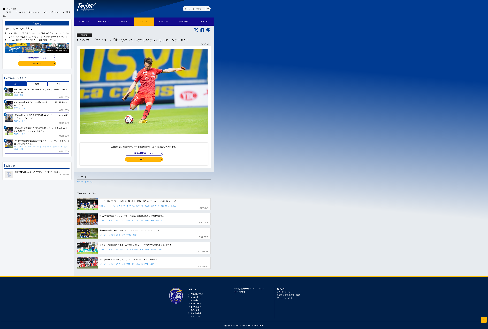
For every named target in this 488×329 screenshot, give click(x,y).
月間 (58, 83)
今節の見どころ (197, 294)
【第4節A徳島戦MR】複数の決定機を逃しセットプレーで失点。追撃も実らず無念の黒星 (41, 142)
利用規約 (281, 288)
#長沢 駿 (159, 220)
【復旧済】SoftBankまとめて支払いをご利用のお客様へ (37, 172)
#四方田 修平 (19, 121)
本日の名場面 (196, 306)
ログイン (144, 159)
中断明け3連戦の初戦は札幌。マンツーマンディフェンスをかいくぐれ (129, 230)
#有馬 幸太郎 (52, 146)
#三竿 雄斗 (140, 206)
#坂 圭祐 (119, 249)
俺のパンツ (195, 310)
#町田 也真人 (170, 206)
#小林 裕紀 (128, 249)
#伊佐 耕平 (149, 220)
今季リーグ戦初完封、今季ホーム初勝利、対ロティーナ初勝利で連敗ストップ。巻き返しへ (137, 244)
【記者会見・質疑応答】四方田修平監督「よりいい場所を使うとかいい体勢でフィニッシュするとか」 (41, 129)
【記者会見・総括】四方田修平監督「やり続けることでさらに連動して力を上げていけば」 (41, 116)
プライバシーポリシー (286, 297)
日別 (15, 83)
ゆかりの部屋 (196, 313)
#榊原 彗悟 (18, 95)
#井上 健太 (140, 220)
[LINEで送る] (208, 30)
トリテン (192, 289)
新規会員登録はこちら (143, 153)
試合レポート (196, 297)
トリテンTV (195, 316)
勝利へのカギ (196, 303)
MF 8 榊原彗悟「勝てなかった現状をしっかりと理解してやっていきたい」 (40, 91)
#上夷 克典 (150, 206)
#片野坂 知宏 (131, 235)
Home (4, 9)
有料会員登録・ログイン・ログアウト (249, 288)
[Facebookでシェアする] (202, 30)
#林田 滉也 (18, 149)
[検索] (207, 8)
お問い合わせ (239, 291)
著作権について (283, 291)
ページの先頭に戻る (484, 320)
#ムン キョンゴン (29, 146)
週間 (37, 83)
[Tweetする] (196, 30)
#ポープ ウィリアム (85, 181)
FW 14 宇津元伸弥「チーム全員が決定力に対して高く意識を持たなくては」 (41, 104)
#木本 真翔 (62, 146)
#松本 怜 (139, 264)
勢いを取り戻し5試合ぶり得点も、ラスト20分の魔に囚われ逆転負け (128, 259)
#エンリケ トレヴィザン (109, 206)
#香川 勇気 (158, 249)
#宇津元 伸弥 (19, 108)
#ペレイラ (18, 146)
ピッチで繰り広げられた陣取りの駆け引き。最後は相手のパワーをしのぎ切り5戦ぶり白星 (138, 201)
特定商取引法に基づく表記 (288, 294)
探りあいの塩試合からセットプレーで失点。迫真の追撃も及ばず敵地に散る (132, 215)
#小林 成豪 (159, 206)
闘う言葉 (144, 21)
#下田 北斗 (130, 220)
